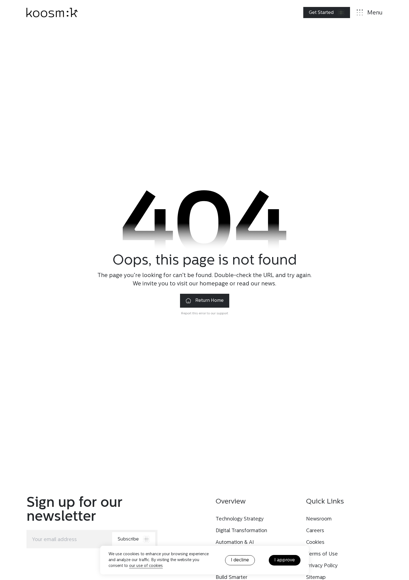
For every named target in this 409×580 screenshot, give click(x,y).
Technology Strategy (239, 519)
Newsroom (319, 519)
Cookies (315, 542)
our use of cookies (146, 566)
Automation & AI (235, 542)
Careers (315, 531)
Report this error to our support (204, 313)
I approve (284, 560)
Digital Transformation (241, 531)
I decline (240, 560)
